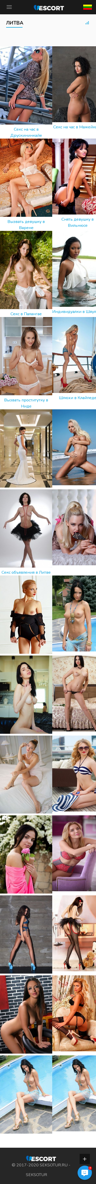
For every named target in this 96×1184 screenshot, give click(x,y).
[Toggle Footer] (85, 1159)
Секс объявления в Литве (26, 572)
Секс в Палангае (26, 314)
